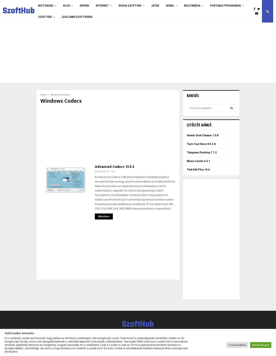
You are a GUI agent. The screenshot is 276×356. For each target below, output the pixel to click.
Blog (66, 5)
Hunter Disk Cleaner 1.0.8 (202, 135)
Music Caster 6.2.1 (198, 161)
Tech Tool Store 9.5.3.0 (201, 144)
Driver (84, 5)
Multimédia (192, 5)
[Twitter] (259, 9)
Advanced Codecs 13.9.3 (114, 167)
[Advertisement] (123, 52)
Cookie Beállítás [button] (237, 345)
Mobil (170, 5)
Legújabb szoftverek (77, 16)
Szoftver (45, 16)
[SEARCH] (232, 108)
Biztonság (45, 5)
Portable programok (225, 5)
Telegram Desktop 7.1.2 (202, 152)
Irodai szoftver (129, 5)
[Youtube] (257, 13)
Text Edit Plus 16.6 (198, 169)
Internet (102, 5)
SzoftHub (19, 11)
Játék (155, 5)
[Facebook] (255, 9)
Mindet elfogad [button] (260, 345)
